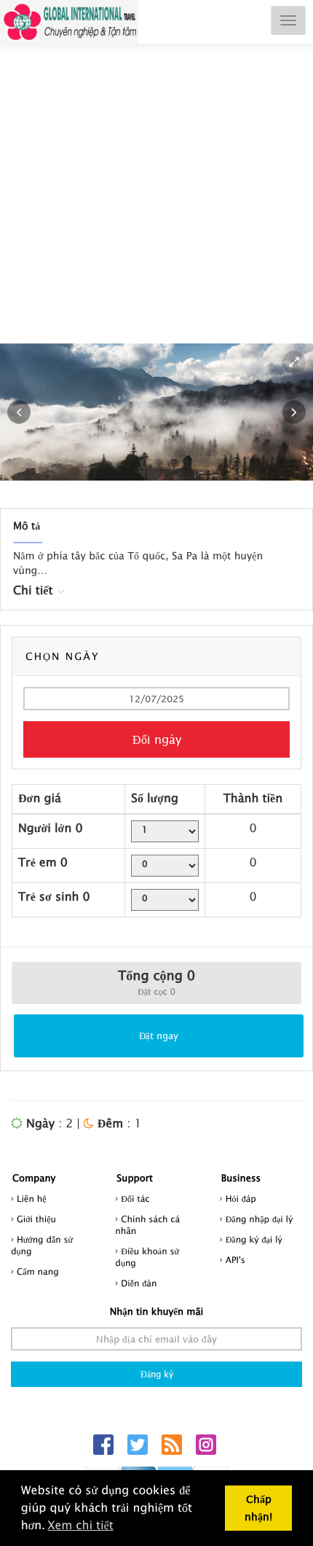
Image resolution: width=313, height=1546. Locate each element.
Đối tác (135, 1198)
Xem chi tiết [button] (80, 1525)
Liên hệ (32, 1198)
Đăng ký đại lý (254, 1239)
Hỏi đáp (241, 1198)
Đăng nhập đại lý (259, 1218)
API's (235, 1259)
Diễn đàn (138, 1283)
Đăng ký (156, 1374)
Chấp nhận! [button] (258, 1508)
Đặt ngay (158, 1035)
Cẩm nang (38, 1271)
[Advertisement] (156, 208)
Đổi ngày (156, 739)
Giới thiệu (36, 1218)
